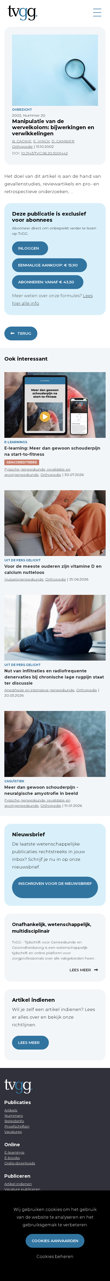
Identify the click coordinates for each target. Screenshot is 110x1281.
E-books (12, 1157)
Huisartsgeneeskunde (23, 579)
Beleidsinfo (14, 1121)
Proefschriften (16, 1126)
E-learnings (14, 1152)
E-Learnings (15, 442)
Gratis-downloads (19, 1163)
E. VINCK (41, 141)
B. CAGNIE (21, 141)
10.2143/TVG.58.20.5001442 (44, 153)
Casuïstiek (14, 781)
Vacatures (13, 1131)
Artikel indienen (18, 1184)
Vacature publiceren (22, 1189)
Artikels (10, 1110)
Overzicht (22, 110)
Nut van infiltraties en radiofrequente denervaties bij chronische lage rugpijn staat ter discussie (54, 677)
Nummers (13, 1115)
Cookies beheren (55, 1256)
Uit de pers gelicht (22, 560)
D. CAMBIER (62, 141)
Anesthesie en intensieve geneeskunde (39, 690)
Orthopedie (22, 146)
